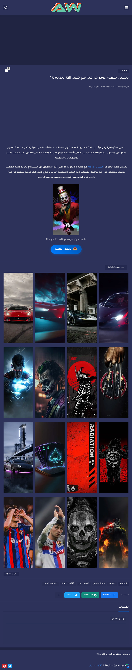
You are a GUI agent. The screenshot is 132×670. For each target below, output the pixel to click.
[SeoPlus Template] (128, 666)
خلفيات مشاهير (50, 584)
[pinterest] (4, 666)
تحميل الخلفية (66, 249)
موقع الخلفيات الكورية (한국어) (112, 653)
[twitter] (10, 666)
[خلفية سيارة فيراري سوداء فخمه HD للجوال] (82, 308)
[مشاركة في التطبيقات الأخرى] (59, 595)
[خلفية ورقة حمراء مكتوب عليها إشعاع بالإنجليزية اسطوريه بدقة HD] (82, 457)
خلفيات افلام (99, 584)
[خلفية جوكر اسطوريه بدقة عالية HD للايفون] (50, 382)
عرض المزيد (11, 574)
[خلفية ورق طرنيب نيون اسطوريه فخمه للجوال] (50, 457)
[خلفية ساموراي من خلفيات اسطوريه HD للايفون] (82, 382)
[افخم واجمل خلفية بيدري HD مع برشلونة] (18, 532)
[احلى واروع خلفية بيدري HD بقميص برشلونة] (50, 532)
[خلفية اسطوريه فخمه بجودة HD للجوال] (113, 382)
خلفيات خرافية (95, 167)
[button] (109, 595)
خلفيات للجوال (95, 666)
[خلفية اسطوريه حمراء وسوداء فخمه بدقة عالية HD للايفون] (113, 457)
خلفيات (123, 71)
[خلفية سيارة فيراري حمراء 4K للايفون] (50, 308)
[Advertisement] (66, 40)
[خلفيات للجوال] (66, 7)
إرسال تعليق (118, 619)
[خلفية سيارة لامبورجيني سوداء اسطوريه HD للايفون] (18, 457)
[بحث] (5, 7)
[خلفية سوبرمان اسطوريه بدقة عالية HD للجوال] (18, 382)
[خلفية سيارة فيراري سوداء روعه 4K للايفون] (113, 308)
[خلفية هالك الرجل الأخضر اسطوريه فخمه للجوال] (113, 532)
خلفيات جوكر (83, 584)
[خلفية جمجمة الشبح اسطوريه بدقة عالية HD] (82, 532)
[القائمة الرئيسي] (126, 7)
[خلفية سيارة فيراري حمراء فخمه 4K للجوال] (18, 308)
